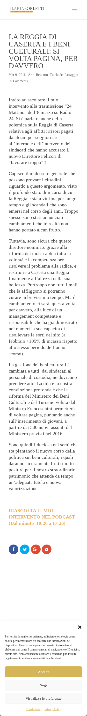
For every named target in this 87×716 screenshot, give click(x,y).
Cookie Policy (34, 709)
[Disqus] (43, 617)
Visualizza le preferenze (44, 698)
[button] (79, 627)
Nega (44, 685)
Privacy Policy (52, 709)
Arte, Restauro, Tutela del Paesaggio (53, 75)
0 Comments (19, 81)
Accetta (43, 672)
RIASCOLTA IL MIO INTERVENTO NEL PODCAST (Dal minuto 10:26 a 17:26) (42, 517)
